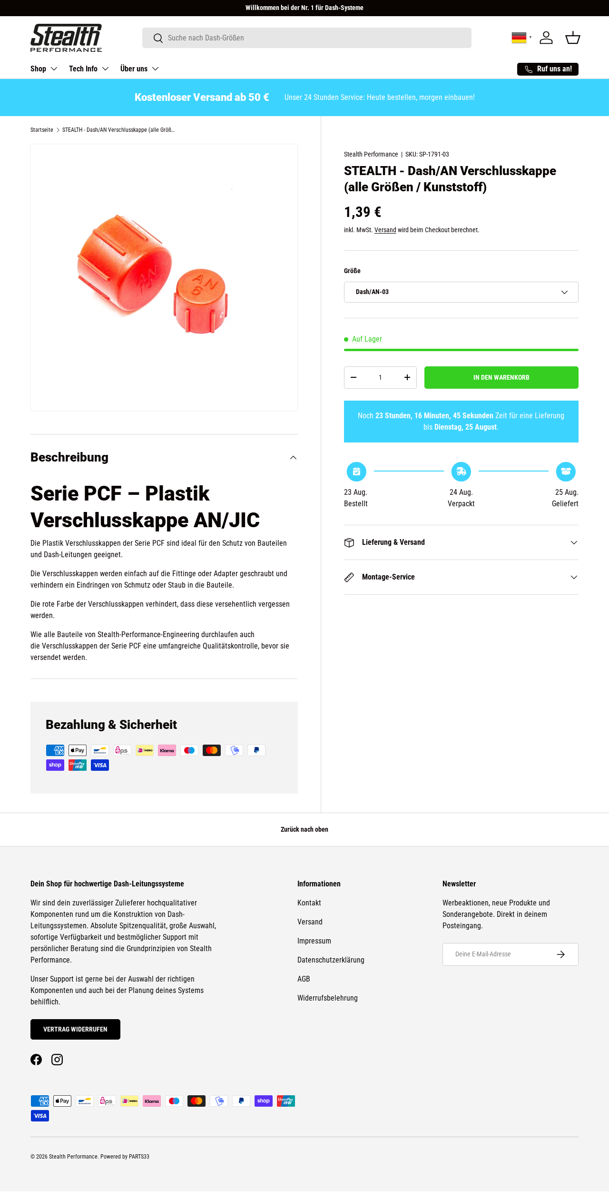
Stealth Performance (371, 154)
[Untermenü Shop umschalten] (53, 68)
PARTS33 (139, 1156)
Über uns (133, 68)
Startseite (41, 130)
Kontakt (309, 902)
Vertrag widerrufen (75, 1029)
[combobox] (306, 38)
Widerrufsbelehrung (327, 997)
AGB (303, 978)
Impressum (314, 940)
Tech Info (83, 68)
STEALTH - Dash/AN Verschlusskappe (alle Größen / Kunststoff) (119, 130)
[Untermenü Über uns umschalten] (155, 68)
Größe (352, 271)
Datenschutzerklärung (330, 959)
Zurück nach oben (304, 829)
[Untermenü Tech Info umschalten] (105, 68)
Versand (385, 230)
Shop (38, 68)
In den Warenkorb (501, 377)
